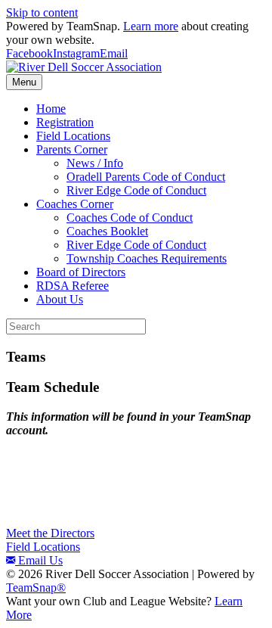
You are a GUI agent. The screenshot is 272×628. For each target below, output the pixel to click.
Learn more (150, 26)
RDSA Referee (72, 285)
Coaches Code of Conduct (129, 217)
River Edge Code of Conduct (136, 190)
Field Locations (73, 135)
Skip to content (42, 12)
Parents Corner (71, 149)
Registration (65, 122)
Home (51, 108)
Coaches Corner (74, 203)
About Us (59, 299)
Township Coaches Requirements (146, 258)
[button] (50, 533)
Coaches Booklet (107, 231)
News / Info (94, 163)
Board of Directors (80, 272)
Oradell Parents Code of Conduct (145, 176)
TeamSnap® (36, 587)
